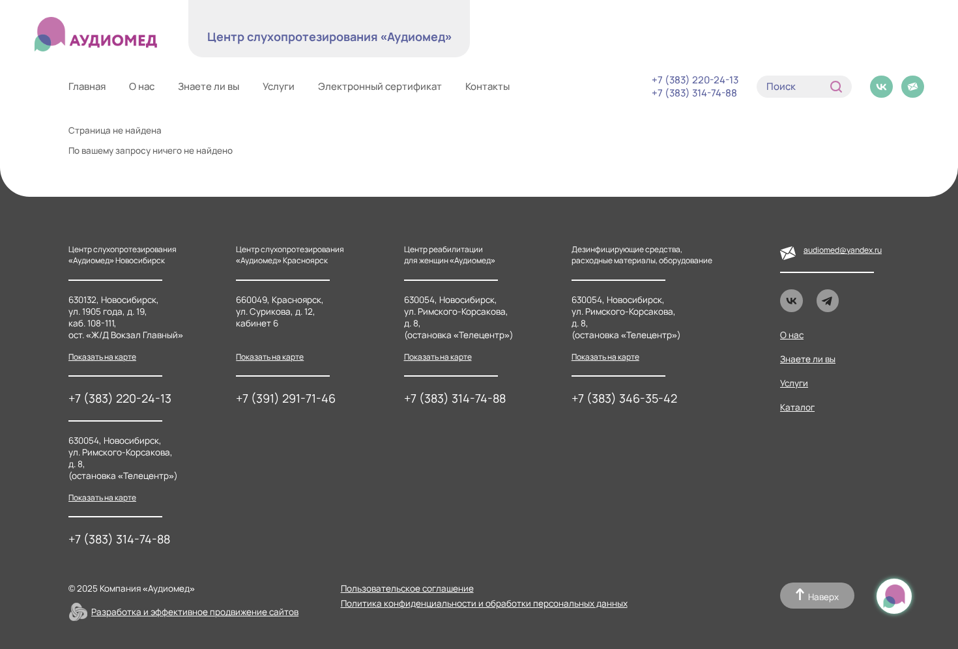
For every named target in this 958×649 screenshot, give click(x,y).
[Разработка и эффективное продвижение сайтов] (78, 612)
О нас (141, 87)
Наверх (823, 597)
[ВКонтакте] (881, 87)
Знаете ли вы (208, 87)
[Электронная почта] (912, 87)
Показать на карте (102, 356)
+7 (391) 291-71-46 (286, 398)
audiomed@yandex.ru (843, 249)
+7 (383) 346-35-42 (624, 398)
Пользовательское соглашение (407, 588)
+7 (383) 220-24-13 (695, 80)
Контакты (487, 87)
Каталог (797, 407)
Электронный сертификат (380, 87)
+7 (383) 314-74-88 (694, 93)
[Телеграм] (828, 300)
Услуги (279, 87)
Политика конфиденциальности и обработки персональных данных (484, 603)
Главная (87, 87)
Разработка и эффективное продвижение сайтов (194, 612)
